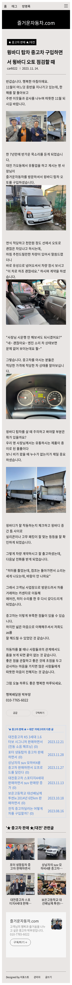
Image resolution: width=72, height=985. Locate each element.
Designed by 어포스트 (17, 977)
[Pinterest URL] (60, 16)
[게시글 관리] (26, 713)
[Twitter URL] (42, 16)
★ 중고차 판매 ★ (17, 729)
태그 (14, 6)
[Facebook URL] (54, 16)
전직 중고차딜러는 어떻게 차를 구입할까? (25, 811)
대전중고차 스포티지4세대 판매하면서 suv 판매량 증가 (26, 782)
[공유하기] (21, 713)
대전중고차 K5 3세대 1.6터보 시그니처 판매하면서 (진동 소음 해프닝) (25, 741)
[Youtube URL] (48, 16)
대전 (31, 729)
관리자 (37, 977)
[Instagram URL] (36, 16)
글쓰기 (48, 977)
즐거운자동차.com (36, 22)
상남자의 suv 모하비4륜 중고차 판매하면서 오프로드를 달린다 (25, 767)
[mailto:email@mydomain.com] (66, 16)
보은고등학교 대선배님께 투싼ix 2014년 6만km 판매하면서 (25, 798)
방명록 (26, 6)
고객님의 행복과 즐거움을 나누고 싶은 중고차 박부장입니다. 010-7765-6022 (27, 930)
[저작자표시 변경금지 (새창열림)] (51, 713)
